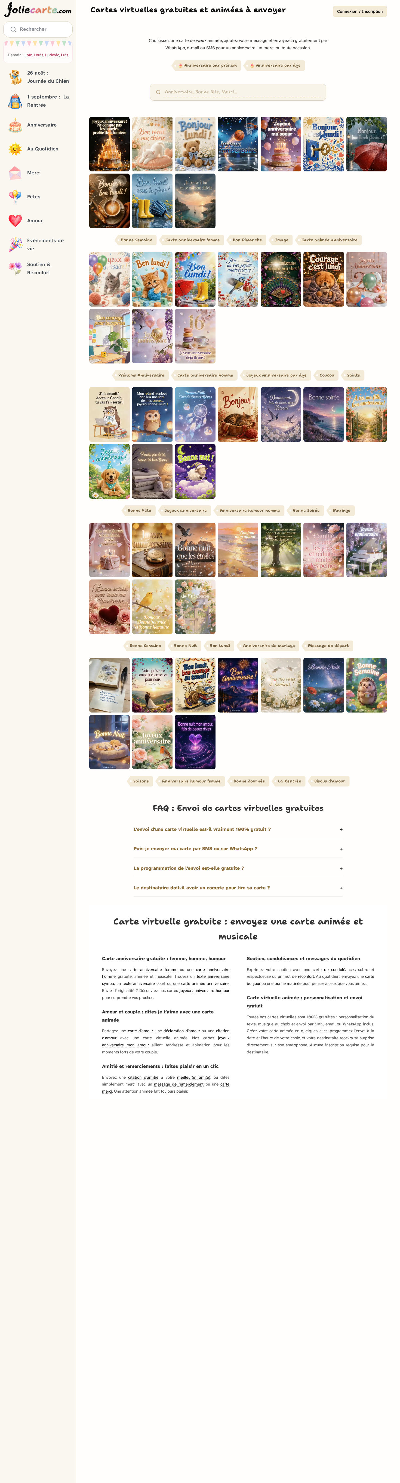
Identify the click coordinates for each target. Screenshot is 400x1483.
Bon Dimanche (247, 240)
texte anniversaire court (143, 983)
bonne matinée (288, 983)
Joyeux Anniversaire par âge (276, 375)
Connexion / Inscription (360, 11)
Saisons (141, 781)
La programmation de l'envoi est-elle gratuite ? (189, 868)
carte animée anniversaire (205, 983)
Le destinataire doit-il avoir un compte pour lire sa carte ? (202, 888)
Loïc (28, 55)
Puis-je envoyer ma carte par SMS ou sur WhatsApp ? (195, 849)
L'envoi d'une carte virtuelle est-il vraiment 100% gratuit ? (202, 829)
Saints (353, 375)
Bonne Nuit (185, 645)
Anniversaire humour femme (191, 781)
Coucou (327, 375)
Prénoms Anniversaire (141, 375)
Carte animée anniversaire (329, 240)
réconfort (306, 976)
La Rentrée (289, 781)
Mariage (341, 510)
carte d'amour (140, 1031)
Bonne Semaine (136, 240)
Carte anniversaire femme (192, 240)
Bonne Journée (249, 781)
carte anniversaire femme (152, 969)
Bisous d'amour (329, 781)
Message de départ (328, 645)
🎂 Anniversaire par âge (275, 65)
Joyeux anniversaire (185, 510)
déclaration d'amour (182, 1031)
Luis (64, 55)
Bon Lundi (220, 645)
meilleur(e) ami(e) (193, 1077)
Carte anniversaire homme (205, 375)
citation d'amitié (143, 1077)
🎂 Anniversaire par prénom (207, 65)
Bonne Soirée (306, 510)
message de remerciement (179, 1084)
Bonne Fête (139, 510)
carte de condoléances (334, 969)
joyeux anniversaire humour (204, 990)
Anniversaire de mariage (269, 645)
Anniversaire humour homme (250, 510)
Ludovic (52, 55)
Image (281, 240)
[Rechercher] (158, 92)
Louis (38, 55)
